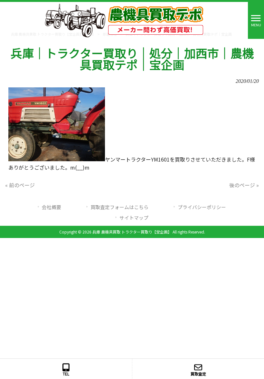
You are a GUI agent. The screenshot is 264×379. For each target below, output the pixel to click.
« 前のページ (20, 185)
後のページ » (244, 185)
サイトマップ (133, 217)
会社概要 (51, 207)
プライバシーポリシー (202, 207)
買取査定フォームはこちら (119, 207)
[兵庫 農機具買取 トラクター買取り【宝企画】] (124, 19)
